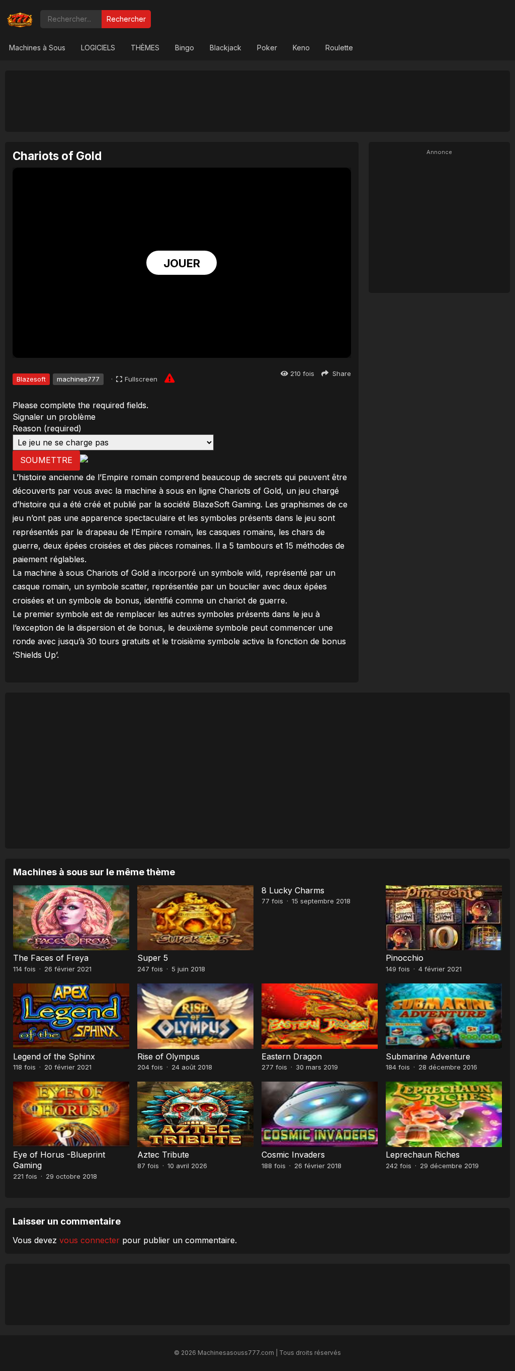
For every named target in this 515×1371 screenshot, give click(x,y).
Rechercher (126, 19)
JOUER (181, 263)
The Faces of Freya (51, 958)
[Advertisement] (257, 100)
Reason (47, 428)
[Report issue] (169, 378)
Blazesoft (31, 379)
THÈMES (145, 47)
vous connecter (89, 1240)
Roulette (339, 47)
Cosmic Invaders (293, 1155)
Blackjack (225, 47)
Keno (301, 47)
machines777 (78, 379)
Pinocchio (404, 958)
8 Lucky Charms (293, 890)
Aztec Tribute (163, 1155)
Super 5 (152, 958)
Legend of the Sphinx (54, 1056)
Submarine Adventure (428, 1056)
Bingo (184, 47)
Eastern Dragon (292, 1056)
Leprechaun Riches (423, 1155)
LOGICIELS (98, 47)
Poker (267, 47)
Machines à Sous (37, 47)
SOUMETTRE (46, 460)
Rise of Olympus (168, 1056)
